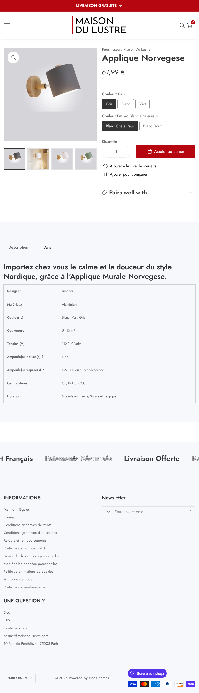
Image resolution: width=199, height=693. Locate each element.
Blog (7, 612)
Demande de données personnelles (31, 556)
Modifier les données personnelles (30, 563)
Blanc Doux (152, 127)
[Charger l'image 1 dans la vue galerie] (14, 159)
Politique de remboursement (26, 587)
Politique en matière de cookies (28, 571)
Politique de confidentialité (25, 548)
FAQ (7, 620)
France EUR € (18, 678)
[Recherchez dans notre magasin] (183, 25)
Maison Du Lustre (137, 49)
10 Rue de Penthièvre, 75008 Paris (31, 643)
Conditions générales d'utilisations (30, 532)
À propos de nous (18, 579)
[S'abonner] (189, 512)
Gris (111, 105)
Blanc (127, 105)
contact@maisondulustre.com (26, 635)
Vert (144, 105)
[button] (148, 192)
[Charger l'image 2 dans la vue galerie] (38, 159)
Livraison (10, 517)
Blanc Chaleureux (122, 127)
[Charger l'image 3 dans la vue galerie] (62, 159)
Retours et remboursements (25, 540)
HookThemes (99, 678)
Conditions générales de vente (28, 525)
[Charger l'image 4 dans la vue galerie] (86, 159)
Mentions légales (17, 509)
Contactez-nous (15, 628)
